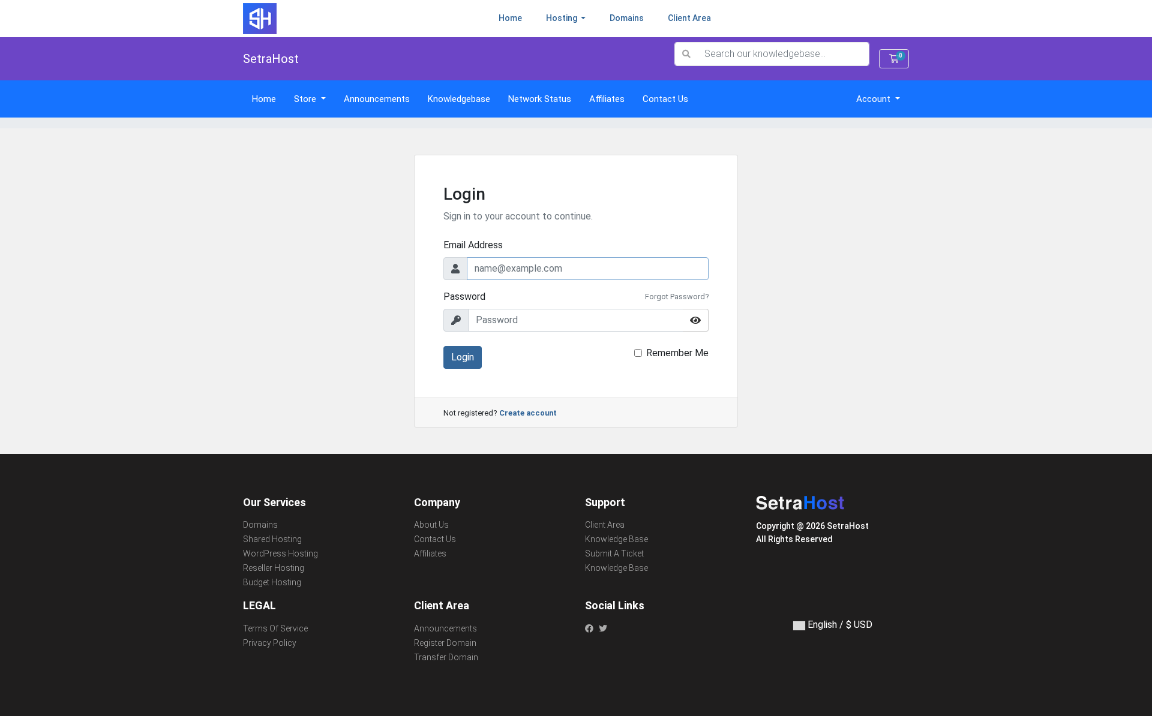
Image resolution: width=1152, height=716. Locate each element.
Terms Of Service (275, 628)
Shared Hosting (272, 539)
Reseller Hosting (273, 568)
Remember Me (677, 353)
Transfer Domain (446, 657)
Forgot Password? (677, 296)
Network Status (539, 99)
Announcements (377, 99)
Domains (260, 525)
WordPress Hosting (280, 553)
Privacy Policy (269, 643)
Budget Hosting (272, 582)
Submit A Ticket (614, 553)
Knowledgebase (459, 99)
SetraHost (271, 59)
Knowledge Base (616, 539)
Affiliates (607, 99)
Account (874, 99)
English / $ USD (838, 624)
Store (306, 99)
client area (689, 18)
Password (464, 296)
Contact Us (665, 99)
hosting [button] (562, 18)
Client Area (605, 525)
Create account (528, 412)
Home (516, 18)
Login (462, 357)
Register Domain (445, 643)
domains (627, 18)
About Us (431, 525)
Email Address (473, 245)
